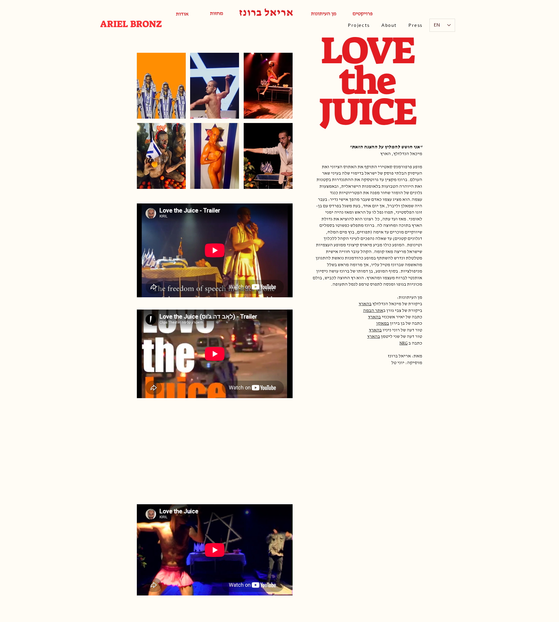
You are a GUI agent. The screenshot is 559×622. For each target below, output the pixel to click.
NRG (403, 343)
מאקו (381, 323)
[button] (161, 86)
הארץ (364, 304)
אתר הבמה (373, 310)
